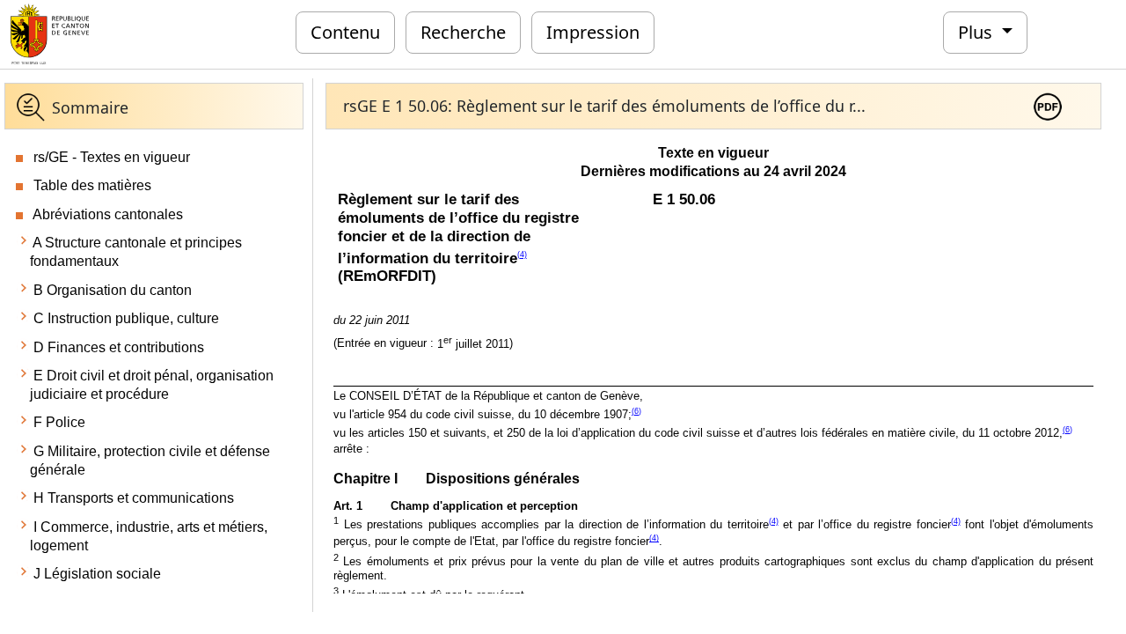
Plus (977, 32)
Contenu (345, 32)
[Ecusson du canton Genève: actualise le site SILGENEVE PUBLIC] (50, 32)
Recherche (463, 32)
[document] (713, 365)
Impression (593, 32)
